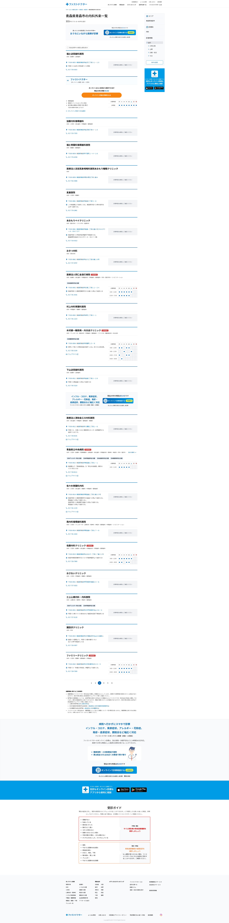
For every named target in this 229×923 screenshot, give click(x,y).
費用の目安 (127, 776)
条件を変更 (154, 62)
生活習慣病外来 (83, 898)
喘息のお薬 (82, 892)
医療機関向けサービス (155, 882)
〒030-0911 (83, 378)
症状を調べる (142, 5)
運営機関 (159, 2)
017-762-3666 (72, 181)
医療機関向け (135, 2)
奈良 (102, 892)
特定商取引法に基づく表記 (137, 915)
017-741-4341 (72, 295)
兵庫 (102, 887)
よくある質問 (143, 2)
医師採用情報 (153, 890)
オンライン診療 (112, 5)
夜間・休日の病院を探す (137, 890)
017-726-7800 (72, 561)
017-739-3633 (72, 69)
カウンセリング (131, 5)
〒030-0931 (83, 582)
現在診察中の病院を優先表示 (78, 47)
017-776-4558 (72, 157)
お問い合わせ (152, 2)
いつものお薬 (83, 887)
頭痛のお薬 (82, 890)
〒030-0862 (83, 259)
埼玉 (96, 892)
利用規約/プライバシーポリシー (118, 915)
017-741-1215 (72, 319)
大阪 (102, 884)
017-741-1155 (72, 508)
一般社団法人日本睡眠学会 (91, 708)
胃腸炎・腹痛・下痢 (71, 900)
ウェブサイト (72, 354)
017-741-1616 (72, 534)
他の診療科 (131, 452)
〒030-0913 (83, 463)
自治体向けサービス (155, 885)
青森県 (81, 9)
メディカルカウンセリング (116, 881)
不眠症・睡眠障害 (71, 898)
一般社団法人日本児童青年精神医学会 (98, 706)
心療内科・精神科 (71, 892)
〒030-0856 (83, 177)
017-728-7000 (72, 671)
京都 (102, 890)
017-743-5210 (72, 385)
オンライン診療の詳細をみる (101, 95)
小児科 (68, 890)
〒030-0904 (81, 343)
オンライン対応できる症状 (76, 111)
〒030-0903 (82, 315)
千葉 (96, 895)
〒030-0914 (84, 494)
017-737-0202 (72, 585)
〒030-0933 (86, 636)
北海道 (97, 884)
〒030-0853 (83, 62)
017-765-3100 (72, 350)
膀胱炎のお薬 (83, 895)
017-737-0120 (72, 617)
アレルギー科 (69, 903)
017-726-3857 (72, 645)
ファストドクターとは (155, 5)
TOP (67, 9)
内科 (67, 887)
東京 (96, 887)
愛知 (96, 898)
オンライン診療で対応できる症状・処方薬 (120, 37)
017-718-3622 (72, 240)
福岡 (102, 895)
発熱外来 (68, 884)
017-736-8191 (72, 436)
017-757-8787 (72, 263)
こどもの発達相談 (71, 895)
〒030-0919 (86, 554)
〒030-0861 (82, 201)
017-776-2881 (72, 210)
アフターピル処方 (84, 900)
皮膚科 (81, 884)
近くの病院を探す (73, 9)
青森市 (85, 9)
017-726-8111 (72, 472)
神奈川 (97, 890)
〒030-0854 (83, 153)
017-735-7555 (72, 133)
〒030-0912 (83, 426)
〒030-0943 (84, 664)
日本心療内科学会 (84, 704)
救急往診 (121, 5)
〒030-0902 (83, 287)
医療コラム (133, 887)
